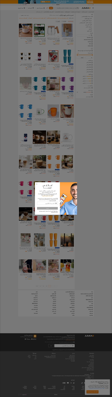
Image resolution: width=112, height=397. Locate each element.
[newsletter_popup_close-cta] (36, 184)
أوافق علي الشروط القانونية (47, 195)
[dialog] (56, 198)
